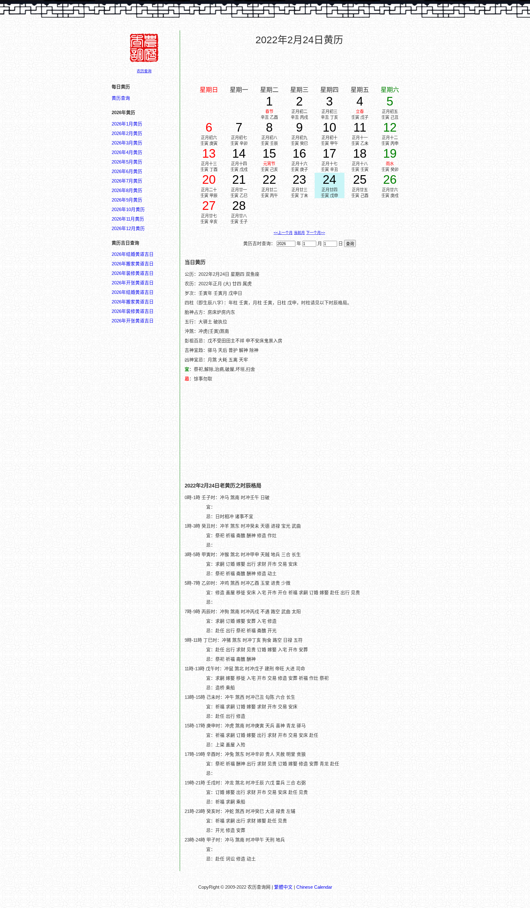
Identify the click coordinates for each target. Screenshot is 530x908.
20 (209, 179)
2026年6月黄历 (127, 171)
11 (359, 127)
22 (269, 179)
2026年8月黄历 (127, 190)
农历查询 (144, 71)
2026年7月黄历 (127, 181)
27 (209, 205)
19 (390, 153)
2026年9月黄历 (127, 200)
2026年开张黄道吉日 (133, 282)
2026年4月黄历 (127, 152)
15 (269, 153)
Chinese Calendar (314, 887)
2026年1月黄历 (127, 123)
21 (239, 179)
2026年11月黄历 (128, 219)
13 (209, 153)
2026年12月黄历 (128, 228)
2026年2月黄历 (127, 133)
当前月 (299, 233)
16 (299, 153)
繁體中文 (283, 887)
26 (390, 179)
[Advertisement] (299, 65)
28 (239, 205)
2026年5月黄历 (127, 162)
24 (329, 179)
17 (329, 153)
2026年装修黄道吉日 (133, 273)
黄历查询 (121, 98)
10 (329, 127)
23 (299, 179)
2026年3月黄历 (127, 142)
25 (360, 179)
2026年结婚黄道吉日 (133, 254)
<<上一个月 (283, 233)
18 (360, 153)
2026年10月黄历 (128, 209)
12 (390, 127)
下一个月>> (315, 233)
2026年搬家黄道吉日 (133, 263)
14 (239, 153)
